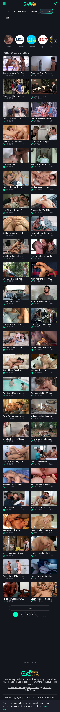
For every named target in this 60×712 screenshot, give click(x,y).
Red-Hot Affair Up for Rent (41, 256)
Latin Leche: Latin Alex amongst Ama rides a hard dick (13, 439)
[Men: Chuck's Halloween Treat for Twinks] (44, 432)
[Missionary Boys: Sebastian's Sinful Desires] (16, 547)
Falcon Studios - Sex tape (41, 530)
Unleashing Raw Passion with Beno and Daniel (41, 416)
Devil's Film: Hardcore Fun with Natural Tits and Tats (13, 187)
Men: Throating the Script (41, 302)
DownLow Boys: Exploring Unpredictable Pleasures (41, 73)
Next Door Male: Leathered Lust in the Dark (41, 279)
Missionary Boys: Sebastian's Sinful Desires (13, 553)
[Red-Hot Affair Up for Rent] (44, 250)
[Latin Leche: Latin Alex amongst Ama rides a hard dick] (16, 432)
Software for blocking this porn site (23, 687)
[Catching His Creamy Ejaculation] (16, 135)
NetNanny (47, 687)
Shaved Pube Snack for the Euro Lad (13, 370)
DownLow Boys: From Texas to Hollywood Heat (13, 119)
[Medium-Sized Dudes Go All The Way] (44, 181)
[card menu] (28, 74)
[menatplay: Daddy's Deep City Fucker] (44, 318)
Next (30, 608)
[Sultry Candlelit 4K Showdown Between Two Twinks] (44, 387)
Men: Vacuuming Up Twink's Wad (13, 507)
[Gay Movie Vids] (30, 3)
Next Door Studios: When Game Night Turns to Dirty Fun (13, 599)
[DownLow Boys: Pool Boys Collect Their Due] (16, 67)
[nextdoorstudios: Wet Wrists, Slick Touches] (44, 547)
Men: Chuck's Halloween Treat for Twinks (41, 439)
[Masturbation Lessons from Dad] (44, 501)
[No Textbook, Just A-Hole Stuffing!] (44, 341)
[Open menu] (4, 3)
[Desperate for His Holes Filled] (44, 227)
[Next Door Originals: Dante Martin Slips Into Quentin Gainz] (44, 478)
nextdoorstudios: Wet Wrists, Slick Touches (41, 553)
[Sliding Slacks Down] (16, 295)
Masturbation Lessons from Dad (41, 507)
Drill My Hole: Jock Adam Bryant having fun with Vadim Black (13, 279)
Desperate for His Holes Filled (41, 233)
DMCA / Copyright (12, 697)
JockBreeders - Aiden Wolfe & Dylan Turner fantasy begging (41, 370)
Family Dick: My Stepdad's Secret (41, 576)
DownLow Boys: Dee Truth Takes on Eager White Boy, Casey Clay (13, 164)
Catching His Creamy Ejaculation (13, 142)
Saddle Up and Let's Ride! (13, 233)
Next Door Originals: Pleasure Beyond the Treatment (13, 530)
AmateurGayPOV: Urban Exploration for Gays (41, 210)
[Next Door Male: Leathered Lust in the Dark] (44, 272)
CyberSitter (30, 690)
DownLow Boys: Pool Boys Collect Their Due (13, 73)
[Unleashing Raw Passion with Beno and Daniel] (44, 410)
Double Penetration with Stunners (41, 119)
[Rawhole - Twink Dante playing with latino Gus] (16, 478)
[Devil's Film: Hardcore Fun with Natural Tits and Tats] (16, 181)
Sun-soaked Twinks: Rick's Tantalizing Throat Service (13, 96)
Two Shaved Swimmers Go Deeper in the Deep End (13, 393)
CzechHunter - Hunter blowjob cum (41, 599)
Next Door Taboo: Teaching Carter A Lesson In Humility (13, 256)
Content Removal (45, 697)
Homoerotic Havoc (39, 96)
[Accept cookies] (54, 706)
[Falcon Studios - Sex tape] (44, 524)
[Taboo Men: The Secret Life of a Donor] (44, 158)
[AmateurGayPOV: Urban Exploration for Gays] (44, 204)
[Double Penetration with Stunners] (44, 112)
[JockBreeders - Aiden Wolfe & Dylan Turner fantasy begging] (44, 364)
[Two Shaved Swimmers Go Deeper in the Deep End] (16, 387)
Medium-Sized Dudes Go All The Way (41, 187)
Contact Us (29, 697)
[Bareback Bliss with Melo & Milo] (16, 341)
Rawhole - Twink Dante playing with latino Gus (13, 485)
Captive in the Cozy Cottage (13, 462)
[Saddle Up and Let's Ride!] (16, 227)
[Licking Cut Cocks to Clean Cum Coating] (16, 318)
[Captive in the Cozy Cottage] (16, 455)
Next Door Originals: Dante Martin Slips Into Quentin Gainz (41, 485)
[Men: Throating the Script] (44, 295)
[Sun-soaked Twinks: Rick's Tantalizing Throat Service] (16, 89)
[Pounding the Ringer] (44, 135)
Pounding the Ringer (40, 142)
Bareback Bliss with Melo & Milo (13, 347)
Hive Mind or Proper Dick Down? (13, 210)
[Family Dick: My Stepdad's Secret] (44, 570)
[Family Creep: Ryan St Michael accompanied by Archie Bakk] (44, 455)
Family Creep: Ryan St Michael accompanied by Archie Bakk (42, 462)
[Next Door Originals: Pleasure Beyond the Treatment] (16, 524)
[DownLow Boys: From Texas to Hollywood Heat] (16, 112)
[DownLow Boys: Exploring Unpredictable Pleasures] (44, 67)
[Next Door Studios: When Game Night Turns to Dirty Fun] (16, 593)
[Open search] (56, 3)
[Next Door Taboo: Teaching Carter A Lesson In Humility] (16, 250)
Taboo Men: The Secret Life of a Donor (41, 164)
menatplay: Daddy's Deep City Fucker (41, 324)
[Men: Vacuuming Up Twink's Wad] (16, 501)
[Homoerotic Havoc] (44, 89)
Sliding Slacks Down (11, 302)
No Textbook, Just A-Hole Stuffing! (41, 347)
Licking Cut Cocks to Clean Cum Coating (13, 324)
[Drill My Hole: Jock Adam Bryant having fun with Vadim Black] (16, 272)
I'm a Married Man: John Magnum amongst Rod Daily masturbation (13, 416)
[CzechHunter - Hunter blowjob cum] (44, 593)
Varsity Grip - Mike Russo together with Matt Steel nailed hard (13, 576)
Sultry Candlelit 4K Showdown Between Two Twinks (41, 393)
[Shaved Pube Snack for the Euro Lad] (16, 364)
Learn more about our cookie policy (42, 683)
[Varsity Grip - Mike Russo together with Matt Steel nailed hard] (16, 570)
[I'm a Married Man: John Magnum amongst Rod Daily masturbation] (16, 410)
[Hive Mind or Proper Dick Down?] (16, 204)
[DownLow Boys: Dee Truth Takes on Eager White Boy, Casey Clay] (16, 158)
